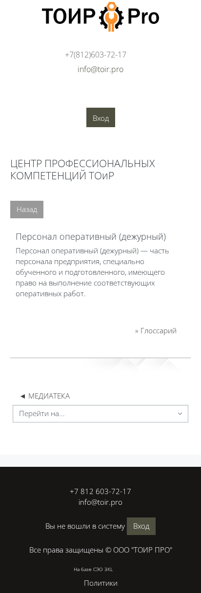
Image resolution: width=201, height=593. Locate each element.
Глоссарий (159, 330)
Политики (101, 583)
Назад (27, 209)
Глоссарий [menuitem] (73, 112)
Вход (101, 118)
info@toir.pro (100, 502)
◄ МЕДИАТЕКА (44, 396)
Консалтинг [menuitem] (106, 98)
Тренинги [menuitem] (152, 98)
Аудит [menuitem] (67, 98)
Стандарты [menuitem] (26, 112)
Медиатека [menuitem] (119, 112)
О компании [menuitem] (27, 98)
